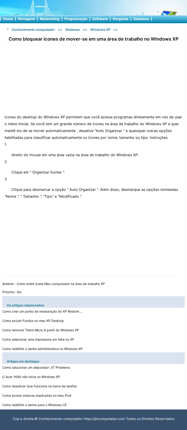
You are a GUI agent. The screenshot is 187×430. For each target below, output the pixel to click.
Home (8, 19)
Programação (76, 19)
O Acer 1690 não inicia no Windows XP (31, 377)
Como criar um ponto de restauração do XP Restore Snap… (43, 311)
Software (100, 19)
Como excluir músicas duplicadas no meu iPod (37, 395)
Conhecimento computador (33, 29)
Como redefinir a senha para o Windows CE (35, 405)
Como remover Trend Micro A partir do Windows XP (41, 330)
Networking (50, 19)
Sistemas (141, 19)
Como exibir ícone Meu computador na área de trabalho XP (61, 284)
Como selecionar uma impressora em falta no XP (38, 339)
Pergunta (120, 19)
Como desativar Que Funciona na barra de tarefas (40, 386)
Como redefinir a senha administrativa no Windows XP (42, 349)
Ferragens (26, 19)
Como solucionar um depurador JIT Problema (36, 367)
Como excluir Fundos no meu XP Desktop (33, 321)
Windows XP (100, 29)
